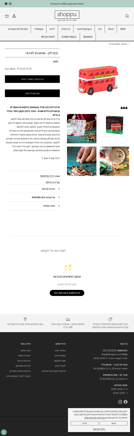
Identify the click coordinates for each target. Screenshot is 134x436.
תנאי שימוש (26, 350)
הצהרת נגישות (24, 355)
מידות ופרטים (48, 188)
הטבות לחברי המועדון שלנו (19, 376)
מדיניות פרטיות (24, 360)
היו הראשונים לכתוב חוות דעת (67, 292)
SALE (111, 29)
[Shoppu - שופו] (67, 16)
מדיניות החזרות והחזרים (20, 371)
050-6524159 (109, 350)
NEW (123, 29)
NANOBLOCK (47, 176)
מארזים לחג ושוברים (18, 29)
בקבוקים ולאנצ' (84, 29)
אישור (113, 423)
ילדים (52, 29)
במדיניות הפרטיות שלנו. (94, 417)
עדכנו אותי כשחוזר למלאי (32, 79)
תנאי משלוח (49, 205)
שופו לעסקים (60, 360)
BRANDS (88, 37)
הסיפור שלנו (60, 350)
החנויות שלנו (60, 355)
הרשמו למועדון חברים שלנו (54, 371)
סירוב (84, 423)
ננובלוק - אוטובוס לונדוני (118, 44)
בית (100, 29)
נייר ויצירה (65, 29)
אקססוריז (38, 29)
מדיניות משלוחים (23, 365)
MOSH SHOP (48, 37)
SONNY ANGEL (69, 37)
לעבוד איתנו (60, 365)
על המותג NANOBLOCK (43, 197)
